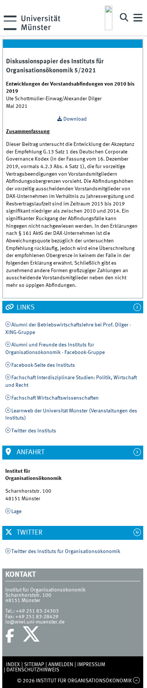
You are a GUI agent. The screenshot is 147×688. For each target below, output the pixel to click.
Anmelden (60, 664)
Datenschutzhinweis (32, 670)
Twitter (29, 532)
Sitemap (34, 664)
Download (75, 119)
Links (25, 307)
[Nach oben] (136, 680)
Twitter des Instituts (33, 431)
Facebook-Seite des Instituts (43, 365)
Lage (16, 511)
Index (13, 664)
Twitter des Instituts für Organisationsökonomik (65, 551)
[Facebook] (9, 636)
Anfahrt (29, 452)
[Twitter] (32, 636)
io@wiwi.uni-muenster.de (34, 622)
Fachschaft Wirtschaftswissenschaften (55, 398)
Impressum (91, 664)
